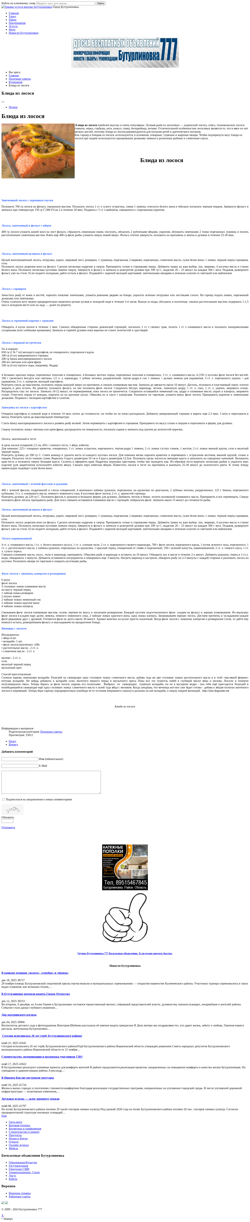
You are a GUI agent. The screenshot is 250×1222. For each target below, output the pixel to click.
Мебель (13, 1148)
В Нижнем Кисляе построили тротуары (27, 1077)
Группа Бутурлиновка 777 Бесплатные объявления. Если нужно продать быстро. (125, 953)
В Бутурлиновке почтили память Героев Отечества (35, 993)
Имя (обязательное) (51, 759)
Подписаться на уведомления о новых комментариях (39, 799)
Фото (12, 29)
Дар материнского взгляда (18, 1014)
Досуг (12, 1175)
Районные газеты (19, 1196)
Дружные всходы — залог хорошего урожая (30, 1098)
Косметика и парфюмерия (25, 1128)
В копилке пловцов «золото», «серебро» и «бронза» (35, 972)
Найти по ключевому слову (18, 3)
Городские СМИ (19, 1169)
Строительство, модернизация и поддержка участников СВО (41, 1056)
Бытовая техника (19, 1125)
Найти (100, 3)
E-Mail (43, 765)
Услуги (13, 26)
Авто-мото (15, 1122)
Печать (13, 107)
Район (12, 19)
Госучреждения (18, 1165)
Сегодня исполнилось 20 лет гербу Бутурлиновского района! (41, 1035)
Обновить (7, 817)
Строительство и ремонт (24, 1131)
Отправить (8, 827)
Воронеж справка (20, 1193)
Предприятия (17, 23)
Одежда (13, 1141)
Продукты (15, 1135)
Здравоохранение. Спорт (24, 1172)
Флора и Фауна (18, 1138)
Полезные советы (51, 731)
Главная (14, 13)
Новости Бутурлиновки (23, 32)
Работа (13, 1178)
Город (12, 16)
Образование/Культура (23, 1162)
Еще (4, 1115)
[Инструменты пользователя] (2, 101)
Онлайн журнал (19, 1145)
